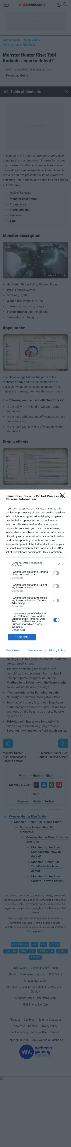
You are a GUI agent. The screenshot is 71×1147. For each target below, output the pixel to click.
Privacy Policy (56, 650)
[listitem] (35, 564)
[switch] (56, 573)
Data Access (35, 650)
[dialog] (35, 573)
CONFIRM (22, 637)
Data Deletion (14, 650)
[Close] (63, 496)
